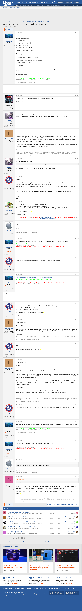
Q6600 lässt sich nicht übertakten (18, 512)
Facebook (29, 588)
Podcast (19, 5)
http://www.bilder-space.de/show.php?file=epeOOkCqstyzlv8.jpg (34, 277)
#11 (78, 274)
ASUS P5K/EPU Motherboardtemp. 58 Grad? (21, 527)
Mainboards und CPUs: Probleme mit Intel (31, 523)
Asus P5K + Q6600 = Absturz (16, 532)
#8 (78, 222)
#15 (78, 359)
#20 (78, 476)
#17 (78, 421)
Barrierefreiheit (42, 594)
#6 (78, 176)
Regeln (18, 7)
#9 (78, 238)
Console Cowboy (72, 518)
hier (23, 225)
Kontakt (11, 594)
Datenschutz (5, 595)
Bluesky (21, 588)
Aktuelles (5, 7)
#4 (78, 130)
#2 (78, 95)
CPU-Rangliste (76, 5)
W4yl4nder (73, 523)
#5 (78, 158)
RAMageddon (26, 5)
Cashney (9, 533)
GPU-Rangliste (66, 5)
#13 (78, 319)
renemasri (9, 513)
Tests (23, 2)
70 (32, 572)
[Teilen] (76, 33)
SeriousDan (10, 528)
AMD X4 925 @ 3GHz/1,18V (47, 217)
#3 (78, 112)
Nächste (9, 29)
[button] (8, 7)
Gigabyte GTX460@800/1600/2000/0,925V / (47, 218)
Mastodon (59, 588)
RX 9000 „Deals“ (46, 5)
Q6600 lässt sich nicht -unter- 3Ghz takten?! (21, 522)
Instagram (50, 588)
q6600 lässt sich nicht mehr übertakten (19, 517)
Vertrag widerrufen (24, 594)
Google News (39, 588)
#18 (78, 440)
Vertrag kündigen (34, 594)
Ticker (18, 2)
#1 (78, 32)
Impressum (5, 594)
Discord (13, 588)
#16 (78, 405)
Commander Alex (72, 528)
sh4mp (8, 518)
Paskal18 (6, 26)
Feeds (6, 588)
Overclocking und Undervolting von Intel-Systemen (32, 513)
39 (6, 570)
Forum (51, 2)
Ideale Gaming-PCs (56, 5)
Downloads (35, 2)
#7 (78, 201)
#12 (78, 303)
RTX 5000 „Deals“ (36, 5)
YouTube (71, 588)
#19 (78, 460)
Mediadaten (16, 594)
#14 (78, 343)
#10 (78, 258)
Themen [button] (28, 2)
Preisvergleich (44, 2)
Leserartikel (12, 7)
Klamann (9, 523)
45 (58, 570)
